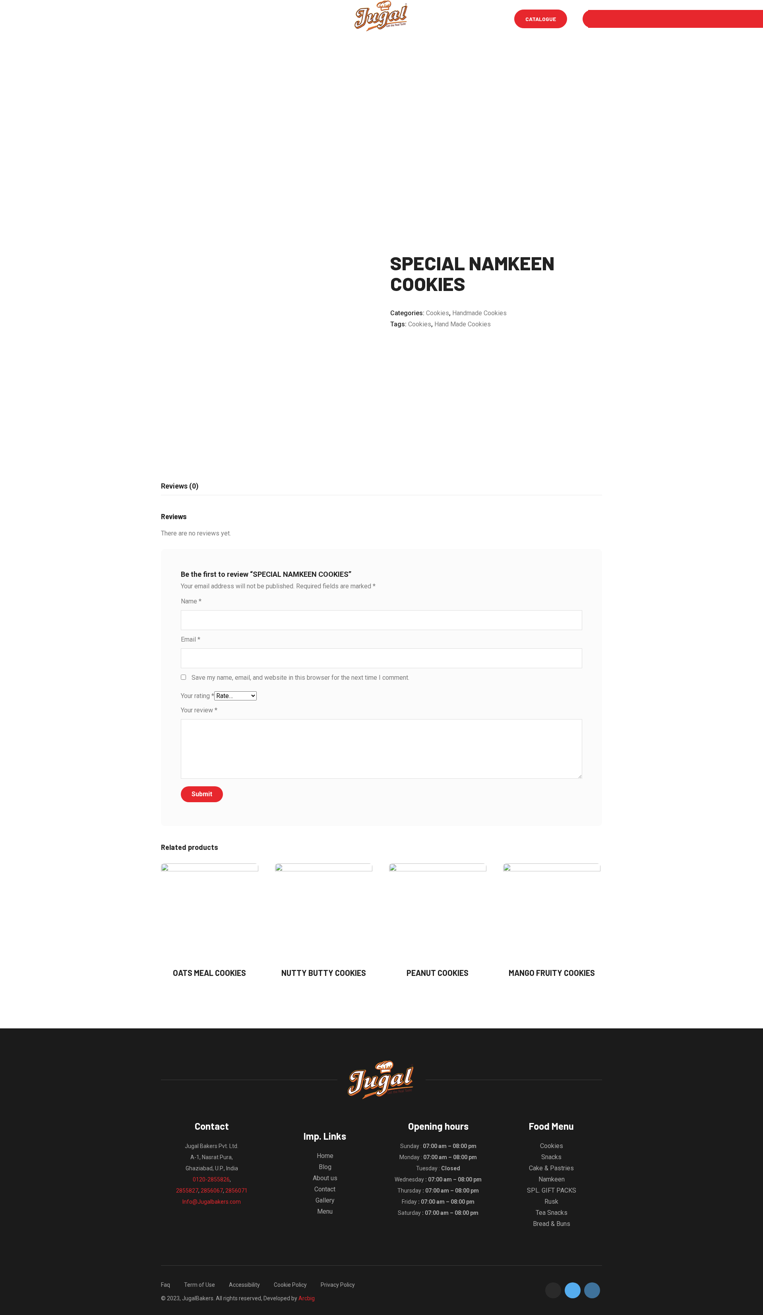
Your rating (197, 696)
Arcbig (306, 1298)
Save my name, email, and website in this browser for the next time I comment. (300, 677)
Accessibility (244, 1285)
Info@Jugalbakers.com (211, 1202)
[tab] (180, 486)
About (227, 19)
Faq (165, 1285)
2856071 (236, 1190)
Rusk (551, 1201)
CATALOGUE (540, 19)
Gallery (290, 19)
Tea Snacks (551, 1212)
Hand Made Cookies (462, 324)
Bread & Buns (551, 1224)
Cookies (437, 313)
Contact (324, 1189)
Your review (199, 710)
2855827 (187, 1190)
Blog (258, 19)
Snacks (551, 1157)
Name (191, 601)
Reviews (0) (180, 486)
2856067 (212, 1190)
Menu (197, 19)
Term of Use (199, 1285)
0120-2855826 (211, 1179)
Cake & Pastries (551, 1168)
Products (331, 19)
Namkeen (551, 1179)
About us (325, 1178)
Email (190, 639)
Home (168, 19)
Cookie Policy (290, 1285)
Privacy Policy (338, 1285)
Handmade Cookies (479, 313)
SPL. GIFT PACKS (551, 1190)
